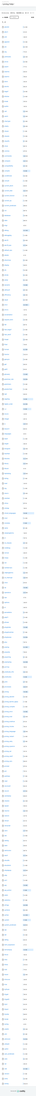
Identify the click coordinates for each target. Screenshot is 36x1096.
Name (6, 17)
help (11, 4)
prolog (6, 4)
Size (32, 17)
